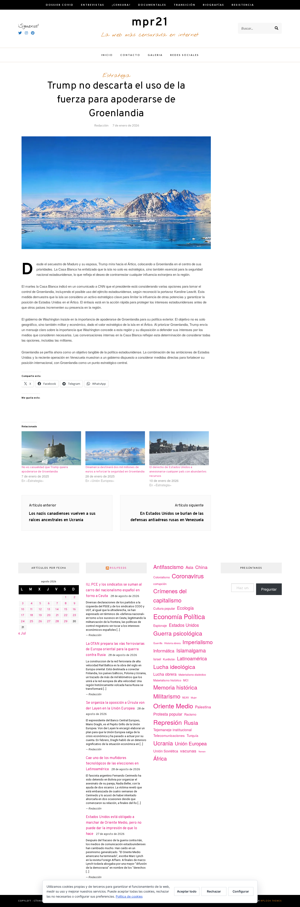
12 (40, 609)
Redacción (101, 125)
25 (31, 621)
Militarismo (166, 696)
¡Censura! (121, 4)
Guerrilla (157, 643)
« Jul (22, 633)
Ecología (185, 608)
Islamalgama (191, 650)
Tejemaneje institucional (172, 729)
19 (40, 615)
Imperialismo (198, 642)
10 (22, 609)
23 (74, 615)
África (160, 758)
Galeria (155, 54)
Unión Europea (191, 743)
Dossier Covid (60, 4)
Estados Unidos (184, 625)
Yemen (202, 751)
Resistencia (243, 4)
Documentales (152, 4)
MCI (185, 680)
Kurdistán (169, 659)
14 (57, 609)
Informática (163, 650)
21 (57, 615)
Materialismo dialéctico (192, 675)
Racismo (190, 714)
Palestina (203, 706)
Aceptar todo (187, 891)
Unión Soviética (165, 751)
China (201, 567)
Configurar (241, 891)
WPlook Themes (271, 901)
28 (57, 621)
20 (49, 615)
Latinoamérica (192, 658)
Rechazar (214, 891)
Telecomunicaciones (169, 735)
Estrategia (116, 75)
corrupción (159, 584)
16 (74, 609)
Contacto (130, 54)
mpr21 (150, 22)
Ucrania (163, 743)
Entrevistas (92, 4)
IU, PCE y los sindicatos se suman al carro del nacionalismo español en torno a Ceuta (114, 590)
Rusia (191, 722)
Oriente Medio (173, 705)
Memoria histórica (175, 687)
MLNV (185, 697)
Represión (167, 722)
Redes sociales (184, 54)
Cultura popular (164, 608)
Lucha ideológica (174, 666)
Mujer (194, 697)
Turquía (192, 735)
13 (48, 609)
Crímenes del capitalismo (170, 595)
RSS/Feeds (118, 568)
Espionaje (160, 625)
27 (49, 621)
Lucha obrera (165, 674)
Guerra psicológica (177, 633)
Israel (157, 659)
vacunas (188, 751)
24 (23, 621)
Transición (184, 4)
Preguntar (269, 589)
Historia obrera (172, 643)
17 (22, 615)
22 (65, 615)
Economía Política (179, 616)
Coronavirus (188, 576)
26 (40, 621)
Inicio (107, 54)
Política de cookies (129, 896)
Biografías (213, 4)
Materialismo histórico (167, 680)
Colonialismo (161, 577)
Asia (189, 567)
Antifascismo (168, 566)
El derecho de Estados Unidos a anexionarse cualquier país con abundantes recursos (177, 471)
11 (31, 609)
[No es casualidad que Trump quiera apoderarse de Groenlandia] (51, 448)
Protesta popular (167, 714)
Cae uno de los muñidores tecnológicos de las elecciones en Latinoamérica (112, 764)
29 (65, 621)
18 (31, 615)
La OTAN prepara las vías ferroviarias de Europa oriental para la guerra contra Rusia (115, 649)
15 (65, 609)
